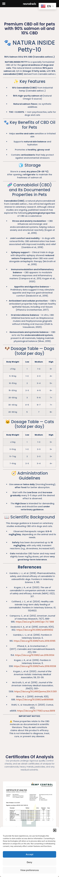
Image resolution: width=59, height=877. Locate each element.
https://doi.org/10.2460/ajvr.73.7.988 (35, 621)
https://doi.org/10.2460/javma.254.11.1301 (35, 691)
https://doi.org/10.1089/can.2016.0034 (34, 655)
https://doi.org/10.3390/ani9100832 (34, 629)
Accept (29, 854)
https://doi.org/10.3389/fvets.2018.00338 (35, 666)
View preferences (29, 870)
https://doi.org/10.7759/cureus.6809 (36, 710)
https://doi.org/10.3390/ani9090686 (34, 699)
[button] (54, 830)
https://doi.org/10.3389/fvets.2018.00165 (34, 640)
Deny (29, 862)
